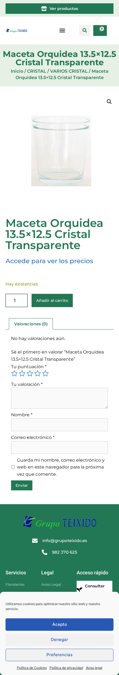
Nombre (21, 414)
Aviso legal (94, 668)
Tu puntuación (28, 366)
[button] (84, 30)
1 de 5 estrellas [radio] (14, 373)
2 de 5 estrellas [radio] (22, 373)
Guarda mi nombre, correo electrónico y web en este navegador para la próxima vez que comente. (61, 467)
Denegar (59, 639)
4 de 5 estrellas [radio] (37, 373)
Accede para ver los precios (49, 261)
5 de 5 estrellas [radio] (45, 373)
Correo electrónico (33, 437)
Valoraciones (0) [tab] (31, 323)
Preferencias (59, 654)
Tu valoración (27, 384)
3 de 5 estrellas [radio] (30, 373)
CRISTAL (36, 71)
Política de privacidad (66, 668)
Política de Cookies (32, 668)
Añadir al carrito (52, 300)
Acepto (59, 624)
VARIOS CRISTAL (69, 71)
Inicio (17, 71)
